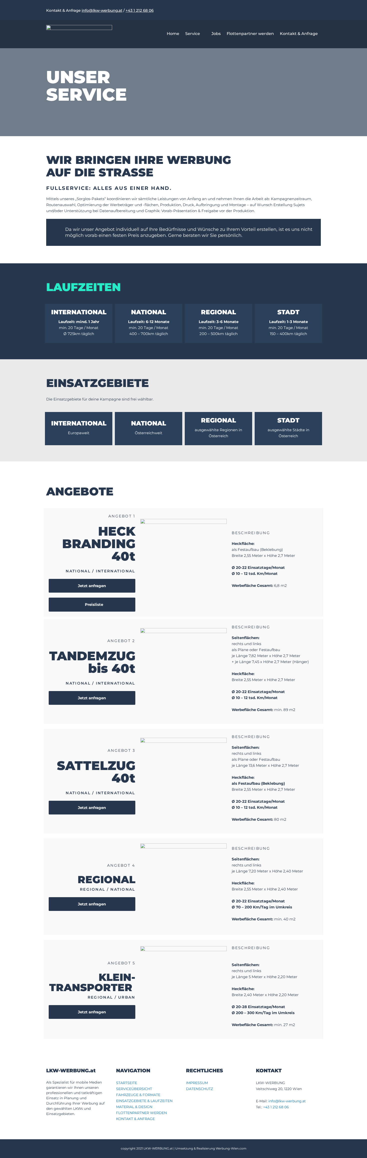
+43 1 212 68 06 (140, 10)
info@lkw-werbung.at (102, 10)
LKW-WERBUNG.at (158, 1148)
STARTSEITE (126, 1083)
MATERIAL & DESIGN (134, 1107)
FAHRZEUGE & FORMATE (138, 1095)
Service (192, 33)
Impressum (197, 1083)
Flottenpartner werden (250, 33)
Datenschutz (199, 1089)
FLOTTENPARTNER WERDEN (141, 1113)
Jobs (216, 33)
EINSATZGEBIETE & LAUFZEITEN (144, 1101)
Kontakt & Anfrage (299, 33)
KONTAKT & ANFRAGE (135, 1119)
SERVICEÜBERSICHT (134, 1089)
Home (173, 33)
